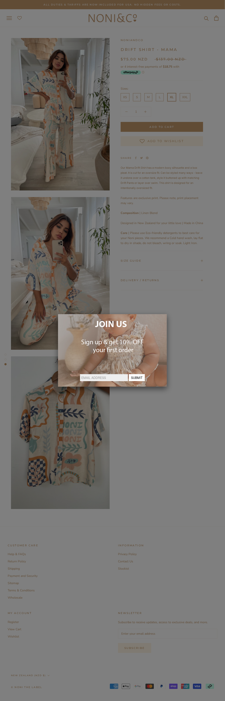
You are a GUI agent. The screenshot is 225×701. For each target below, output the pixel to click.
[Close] (167, 314)
